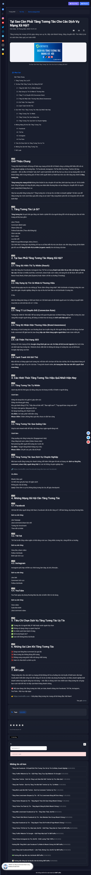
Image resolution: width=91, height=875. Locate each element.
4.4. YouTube (20, 139)
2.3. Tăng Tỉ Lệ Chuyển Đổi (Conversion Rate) (30, 95)
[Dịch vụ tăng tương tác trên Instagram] (3, 18)
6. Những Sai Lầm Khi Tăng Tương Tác (26, 147)
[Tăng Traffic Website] (3, 31)
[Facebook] (88, 433)
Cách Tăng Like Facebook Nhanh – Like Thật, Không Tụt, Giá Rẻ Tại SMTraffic (37, 850)
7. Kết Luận (17, 150)
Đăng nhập (74, 3)
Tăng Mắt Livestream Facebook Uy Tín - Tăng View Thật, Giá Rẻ (33, 812)
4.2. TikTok (19, 132)
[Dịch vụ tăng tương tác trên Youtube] (3, 22)
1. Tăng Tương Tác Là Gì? (22, 80)
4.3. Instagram (20, 136)
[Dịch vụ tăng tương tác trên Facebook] (3, 9)
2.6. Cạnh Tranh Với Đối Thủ (24, 106)
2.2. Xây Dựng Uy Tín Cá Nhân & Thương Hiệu (30, 91)
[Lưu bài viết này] (84, 30)
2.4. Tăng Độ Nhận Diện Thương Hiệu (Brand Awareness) (33, 99)
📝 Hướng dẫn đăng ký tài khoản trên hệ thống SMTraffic (31, 861)
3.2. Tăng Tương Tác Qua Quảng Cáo (27, 117)
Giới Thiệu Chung (19, 77)
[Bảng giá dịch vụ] (3, 49)
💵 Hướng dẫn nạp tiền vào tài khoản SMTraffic (27, 855)
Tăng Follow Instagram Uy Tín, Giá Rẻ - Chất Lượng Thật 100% (32, 839)
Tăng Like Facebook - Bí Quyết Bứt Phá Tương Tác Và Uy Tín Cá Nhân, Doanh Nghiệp (39, 768)
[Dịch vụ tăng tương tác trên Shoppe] (3, 40)
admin (84, 701)
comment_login (16, 754)
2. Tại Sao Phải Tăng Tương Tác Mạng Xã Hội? (28, 84)
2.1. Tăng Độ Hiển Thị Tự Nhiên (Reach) (28, 88)
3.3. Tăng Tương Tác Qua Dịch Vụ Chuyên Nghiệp (31, 121)
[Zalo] (88, 437)
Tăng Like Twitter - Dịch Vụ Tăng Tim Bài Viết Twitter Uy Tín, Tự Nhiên (35, 784)
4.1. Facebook (20, 128)
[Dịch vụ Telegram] (3, 36)
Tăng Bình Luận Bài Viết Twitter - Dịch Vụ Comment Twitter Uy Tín (34, 790)
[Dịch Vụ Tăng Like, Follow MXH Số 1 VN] (3, 3)
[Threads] (3, 45)
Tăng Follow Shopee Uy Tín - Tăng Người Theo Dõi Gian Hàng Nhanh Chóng (36, 801)
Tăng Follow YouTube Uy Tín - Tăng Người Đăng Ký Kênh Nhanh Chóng (35, 806)
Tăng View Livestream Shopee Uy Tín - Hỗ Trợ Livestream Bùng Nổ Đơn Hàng (37, 795)
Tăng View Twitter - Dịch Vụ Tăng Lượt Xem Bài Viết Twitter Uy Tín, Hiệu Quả (37, 779)
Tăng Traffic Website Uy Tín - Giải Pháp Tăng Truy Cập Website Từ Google (36, 774)
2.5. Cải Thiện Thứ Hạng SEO (25, 102)
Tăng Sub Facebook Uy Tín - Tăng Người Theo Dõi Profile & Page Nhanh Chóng (38, 823)
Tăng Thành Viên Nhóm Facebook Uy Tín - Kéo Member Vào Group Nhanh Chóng (38, 817)
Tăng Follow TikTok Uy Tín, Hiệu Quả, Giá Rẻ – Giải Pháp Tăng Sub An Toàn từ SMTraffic (41, 828)
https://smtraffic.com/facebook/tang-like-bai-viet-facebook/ (35, 469)
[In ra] (79, 30)
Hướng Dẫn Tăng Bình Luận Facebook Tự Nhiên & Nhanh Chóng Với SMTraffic (37, 844)
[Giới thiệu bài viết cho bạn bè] (74, 30)
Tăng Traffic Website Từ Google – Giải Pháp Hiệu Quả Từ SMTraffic (34, 833)
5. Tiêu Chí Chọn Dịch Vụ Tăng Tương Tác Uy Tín (29, 143)
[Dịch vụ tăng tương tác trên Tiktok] (3, 14)
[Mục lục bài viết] (12, 159)
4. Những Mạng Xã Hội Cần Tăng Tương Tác (27, 125)
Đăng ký (85, 3)
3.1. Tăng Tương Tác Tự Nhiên (25, 114)
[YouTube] (88, 442)
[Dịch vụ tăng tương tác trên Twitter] (3, 27)
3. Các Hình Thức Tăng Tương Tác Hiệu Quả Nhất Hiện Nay (32, 110)
